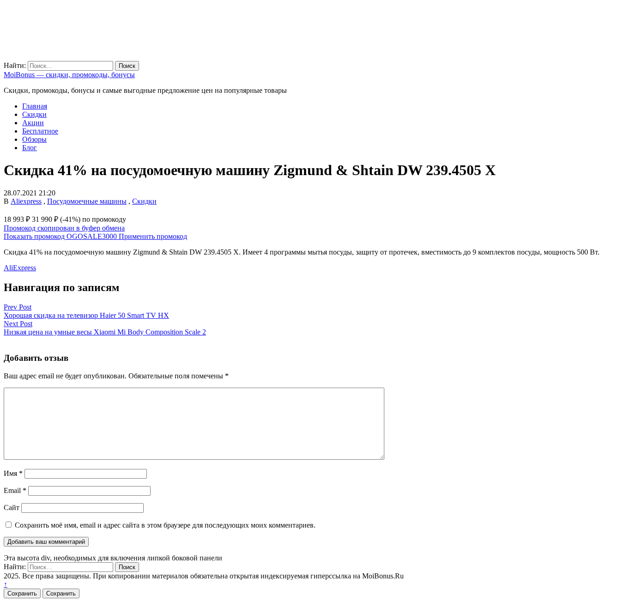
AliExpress (20, 268)
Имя (13, 473)
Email (15, 490)
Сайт (11, 507)
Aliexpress (26, 201)
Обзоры (34, 139)
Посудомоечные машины (87, 201)
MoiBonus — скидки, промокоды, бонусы (69, 75)
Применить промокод (153, 236)
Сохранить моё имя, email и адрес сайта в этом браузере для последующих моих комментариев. (165, 525)
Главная (34, 106)
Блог (29, 148)
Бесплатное (40, 131)
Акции (33, 123)
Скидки (34, 114)
